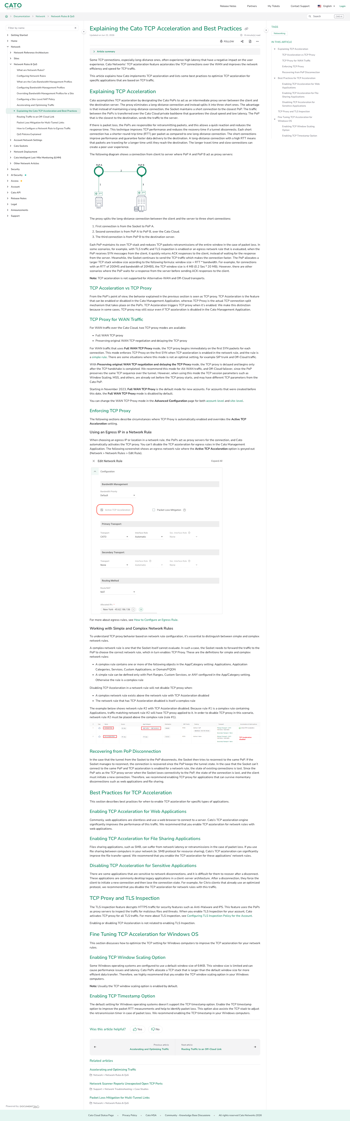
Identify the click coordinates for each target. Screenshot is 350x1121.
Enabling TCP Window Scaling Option (298, 128)
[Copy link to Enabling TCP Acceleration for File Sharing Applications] (206, 839)
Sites (16, 58)
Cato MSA (151, 1115)
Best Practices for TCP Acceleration (296, 78)
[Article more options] (257, 41)
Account (15, 186)
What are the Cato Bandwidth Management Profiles (44, 81)
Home (14, 41)
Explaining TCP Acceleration (293, 49)
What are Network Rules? (30, 70)
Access (14, 181)
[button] (326, 16)
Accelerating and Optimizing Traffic (35, 105)
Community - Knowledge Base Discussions (187, 1115)
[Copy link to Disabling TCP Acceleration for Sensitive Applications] (202, 866)
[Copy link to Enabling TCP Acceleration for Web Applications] (192, 812)
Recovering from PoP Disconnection (301, 72)
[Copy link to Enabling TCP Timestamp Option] (161, 996)
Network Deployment (25, 151)
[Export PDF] (250, 41)
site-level (236, 401)
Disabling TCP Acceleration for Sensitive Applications (298, 104)
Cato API (15, 192)
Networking (279, 33)
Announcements (19, 210)
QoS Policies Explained (29, 134)
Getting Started (19, 35)
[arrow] (274, 49)
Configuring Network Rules (31, 76)
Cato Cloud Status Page (101, 1115)
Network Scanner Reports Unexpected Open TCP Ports (126, 1084)
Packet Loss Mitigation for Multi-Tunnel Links (40, 122)
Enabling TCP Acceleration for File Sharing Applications (300, 94)
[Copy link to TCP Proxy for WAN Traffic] (149, 320)
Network (40, 16)
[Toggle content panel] (266, 30)
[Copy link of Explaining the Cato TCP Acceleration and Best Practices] (246, 29)
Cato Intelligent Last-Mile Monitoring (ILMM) (37, 157)
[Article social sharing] (242, 41)
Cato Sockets (21, 146)
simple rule (99, 357)
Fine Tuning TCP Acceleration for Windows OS (295, 119)
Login (342, 6)
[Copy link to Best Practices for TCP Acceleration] (177, 793)
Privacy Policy (129, 1115)
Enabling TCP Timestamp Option (299, 135)
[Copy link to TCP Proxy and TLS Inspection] (165, 898)
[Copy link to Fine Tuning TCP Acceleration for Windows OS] (204, 935)
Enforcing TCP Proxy (293, 66)
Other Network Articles (26, 163)
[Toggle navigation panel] (84, 31)
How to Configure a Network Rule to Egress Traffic (44, 128)
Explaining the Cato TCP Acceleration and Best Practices (47, 111)
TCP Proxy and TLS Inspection (294, 111)
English (327, 6)
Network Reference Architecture (31, 52)
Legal (14, 204)
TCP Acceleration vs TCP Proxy (298, 54)
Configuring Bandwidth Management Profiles (41, 87)
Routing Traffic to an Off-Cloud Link (35, 116)
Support (15, 216)
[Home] (13, 6)
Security (15, 169)
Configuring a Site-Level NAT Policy (36, 99)
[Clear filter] (75, 28)
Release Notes (18, 198)
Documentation (22, 16)
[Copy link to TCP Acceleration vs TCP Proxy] (157, 288)
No (158, 1029)
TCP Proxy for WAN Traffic (296, 60)
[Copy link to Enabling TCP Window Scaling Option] (171, 958)
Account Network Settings (28, 140)
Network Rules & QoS (62, 16)
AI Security (17, 175)
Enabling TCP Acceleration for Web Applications (301, 85)
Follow (228, 41)
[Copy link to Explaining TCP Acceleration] (162, 92)
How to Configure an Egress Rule (156, 620)
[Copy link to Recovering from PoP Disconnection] (167, 752)
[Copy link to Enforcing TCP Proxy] (136, 411)
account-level (215, 401)
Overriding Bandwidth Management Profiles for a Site (45, 93)
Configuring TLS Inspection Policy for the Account (219, 916)
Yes (139, 1029)
